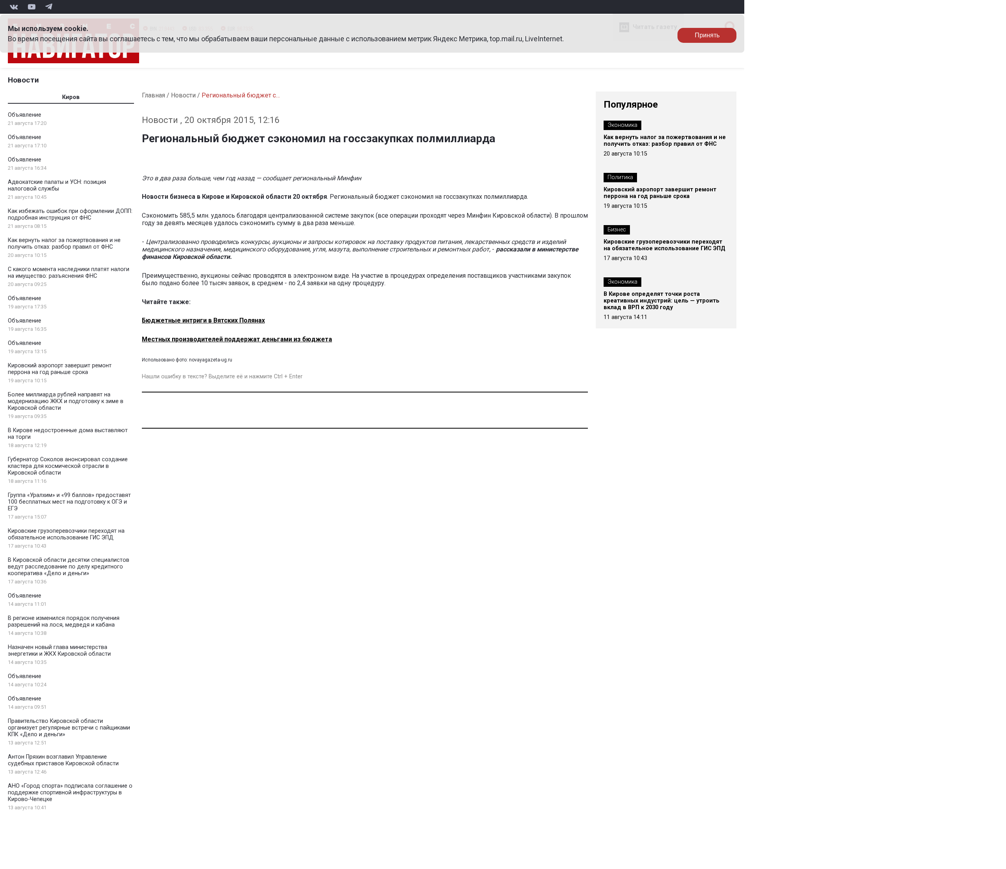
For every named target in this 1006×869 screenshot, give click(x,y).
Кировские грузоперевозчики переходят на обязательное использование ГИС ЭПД (66, 534)
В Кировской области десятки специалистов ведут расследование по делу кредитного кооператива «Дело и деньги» (68, 567)
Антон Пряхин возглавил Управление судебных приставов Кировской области (63, 760)
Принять (707, 35)
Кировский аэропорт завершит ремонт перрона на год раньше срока (60, 369)
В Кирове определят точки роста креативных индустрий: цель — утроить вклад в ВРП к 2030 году (662, 301)
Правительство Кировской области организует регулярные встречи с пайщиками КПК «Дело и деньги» (69, 728)
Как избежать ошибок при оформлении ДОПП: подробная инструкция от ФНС (70, 214)
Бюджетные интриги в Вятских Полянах (203, 320)
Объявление (24, 115)
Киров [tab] (71, 97)
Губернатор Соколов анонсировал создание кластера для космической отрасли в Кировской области (68, 466)
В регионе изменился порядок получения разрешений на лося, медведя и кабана (63, 621)
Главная (153, 95)
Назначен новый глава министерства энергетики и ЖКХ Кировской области (59, 650)
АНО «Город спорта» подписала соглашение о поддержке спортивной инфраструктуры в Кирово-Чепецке (70, 793)
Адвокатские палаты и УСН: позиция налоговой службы (57, 185)
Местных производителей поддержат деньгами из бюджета (237, 339)
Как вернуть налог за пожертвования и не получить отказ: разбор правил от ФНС (64, 243)
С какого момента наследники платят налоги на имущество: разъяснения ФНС (68, 272)
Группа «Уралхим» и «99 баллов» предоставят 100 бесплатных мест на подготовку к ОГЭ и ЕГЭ (69, 502)
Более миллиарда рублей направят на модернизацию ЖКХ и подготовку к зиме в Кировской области (65, 401)
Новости (23, 79)
